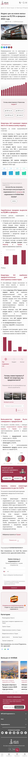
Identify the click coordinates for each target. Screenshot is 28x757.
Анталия (18, 478)
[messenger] (22, 733)
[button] (5, 571)
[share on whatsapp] (2, 47)
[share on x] (9, 47)
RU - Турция (12, 749)
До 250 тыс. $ (19, 111)
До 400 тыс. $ (9, 115)
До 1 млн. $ (20, 115)
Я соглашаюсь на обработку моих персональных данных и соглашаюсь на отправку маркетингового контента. (14, 583)
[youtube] (2, 733)
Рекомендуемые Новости (8, 618)
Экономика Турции (17, 637)
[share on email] (11, 47)
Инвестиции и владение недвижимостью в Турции (12, 622)
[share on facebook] (4, 47)
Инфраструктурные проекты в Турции (11, 630)
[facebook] (6, 733)
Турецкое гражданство (7, 640)
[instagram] (14, 733)
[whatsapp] (18, 733)
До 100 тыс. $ (8, 111)
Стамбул (7, 478)
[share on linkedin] (6, 47)
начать (14, 201)
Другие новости (6, 637)
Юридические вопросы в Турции (10, 633)
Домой (2, 8)
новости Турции (10, 8)
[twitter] (10, 733)
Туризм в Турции (6, 626)
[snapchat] (25, 733)
